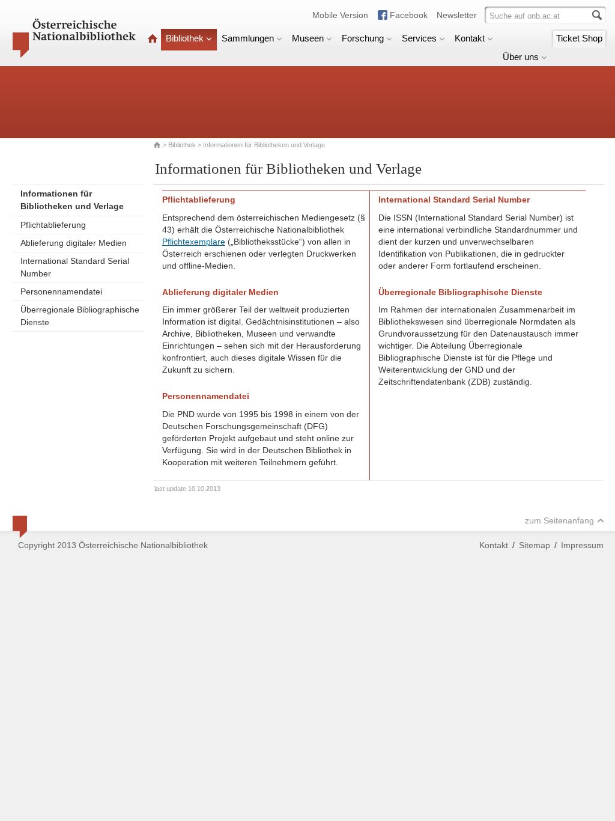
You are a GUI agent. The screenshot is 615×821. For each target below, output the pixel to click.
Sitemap (534, 545)
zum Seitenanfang (559, 520)
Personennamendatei (61, 291)
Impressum (582, 545)
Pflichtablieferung (53, 225)
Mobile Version (340, 15)
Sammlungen (248, 38)
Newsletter (457, 15)
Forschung (363, 38)
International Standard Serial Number (74, 267)
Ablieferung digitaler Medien (73, 243)
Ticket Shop (579, 38)
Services (419, 38)
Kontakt (470, 38)
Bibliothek (185, 38)
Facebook (409, 15)
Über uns (521, 57)
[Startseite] (152, 38)
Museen (308, 38)
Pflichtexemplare (193, 241)
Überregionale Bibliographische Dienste (79, 316)
